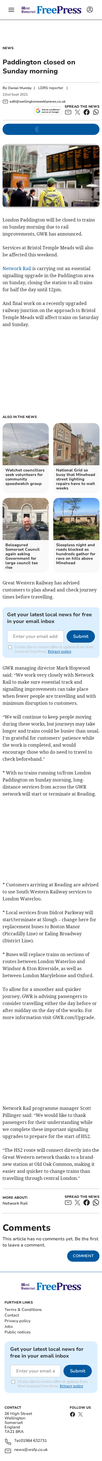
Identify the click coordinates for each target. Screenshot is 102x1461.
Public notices (18, 1332)
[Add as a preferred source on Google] (47, 111)
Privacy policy (17, 1321)
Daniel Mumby (19, 88)
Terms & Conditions (23, 1309)
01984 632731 (34, 1441)
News (8, 48)
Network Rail (17, 268)
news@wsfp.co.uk (31, 1450)
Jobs (9, 1326)
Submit (80, 636)
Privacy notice (59, 651)
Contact (12, 1315)
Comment (83, 1256)
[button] (11, 10)
